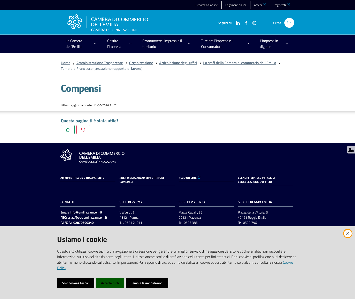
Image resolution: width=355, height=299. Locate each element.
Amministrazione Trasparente (99, 63)
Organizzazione (141, 63)
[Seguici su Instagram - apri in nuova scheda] (253, 22)
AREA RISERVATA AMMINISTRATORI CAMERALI (142, 180)
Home (65, 63)
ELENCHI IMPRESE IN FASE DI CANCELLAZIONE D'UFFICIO (256, 180)
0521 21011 (133, 222)
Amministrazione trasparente (82, 178)
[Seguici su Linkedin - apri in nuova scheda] (236, 22)
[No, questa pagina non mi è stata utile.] (83, 129)
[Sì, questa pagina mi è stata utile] (68, 129)
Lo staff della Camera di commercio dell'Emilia (239, 63)
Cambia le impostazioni (147, 283)
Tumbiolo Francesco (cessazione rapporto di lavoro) (101, 68)
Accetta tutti (110, 283)
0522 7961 (251, 222)
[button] (289, 23)
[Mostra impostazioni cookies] (351, 150)
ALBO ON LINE (188, 178)
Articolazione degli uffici (178, 63)
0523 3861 (191, 222)
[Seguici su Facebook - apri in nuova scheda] (244, 22)
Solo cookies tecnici (75, 283)
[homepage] (107, 22)
